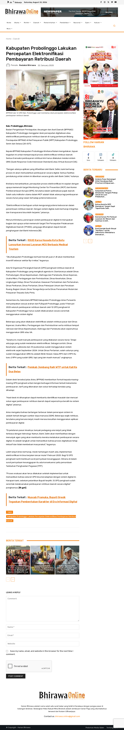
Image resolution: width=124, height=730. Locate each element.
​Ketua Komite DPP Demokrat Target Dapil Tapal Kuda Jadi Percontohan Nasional (67, 569)
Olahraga (17, 563)
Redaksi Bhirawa (27, 65)
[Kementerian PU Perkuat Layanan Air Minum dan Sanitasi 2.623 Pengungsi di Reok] (88, 218)
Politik (67, 563)
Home (8, 38)
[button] (114, 26)
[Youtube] (115, 2)
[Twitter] (108, 2)
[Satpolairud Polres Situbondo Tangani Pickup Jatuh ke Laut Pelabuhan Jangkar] (43, 560)
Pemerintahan (42, 563)
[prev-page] (8, 579)
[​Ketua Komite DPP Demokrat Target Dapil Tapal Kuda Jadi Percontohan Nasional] (67, 560)
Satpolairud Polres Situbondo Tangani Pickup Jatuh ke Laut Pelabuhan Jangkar (42, 569)
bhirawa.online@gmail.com (67, 716)
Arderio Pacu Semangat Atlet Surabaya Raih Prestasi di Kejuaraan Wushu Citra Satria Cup (18, 569)
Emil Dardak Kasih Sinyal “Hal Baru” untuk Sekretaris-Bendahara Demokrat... (105, 232)
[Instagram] (104, 2)
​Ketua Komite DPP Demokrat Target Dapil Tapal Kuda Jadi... (105, 206)
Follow (100, 154)
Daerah (16, 38)
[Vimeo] (112, 2)
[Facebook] (101, 2)
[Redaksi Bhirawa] (8, 65)
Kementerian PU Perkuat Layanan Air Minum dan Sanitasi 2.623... (106, 219)
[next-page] (13, 579)
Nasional (99, 214)
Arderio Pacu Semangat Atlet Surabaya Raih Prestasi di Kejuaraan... (105, 181)
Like (88, 154)
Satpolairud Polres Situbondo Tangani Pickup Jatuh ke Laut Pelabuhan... (106, 194)
